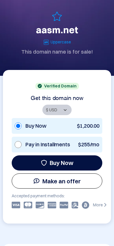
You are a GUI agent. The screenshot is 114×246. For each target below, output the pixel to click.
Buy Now (61, 162)
